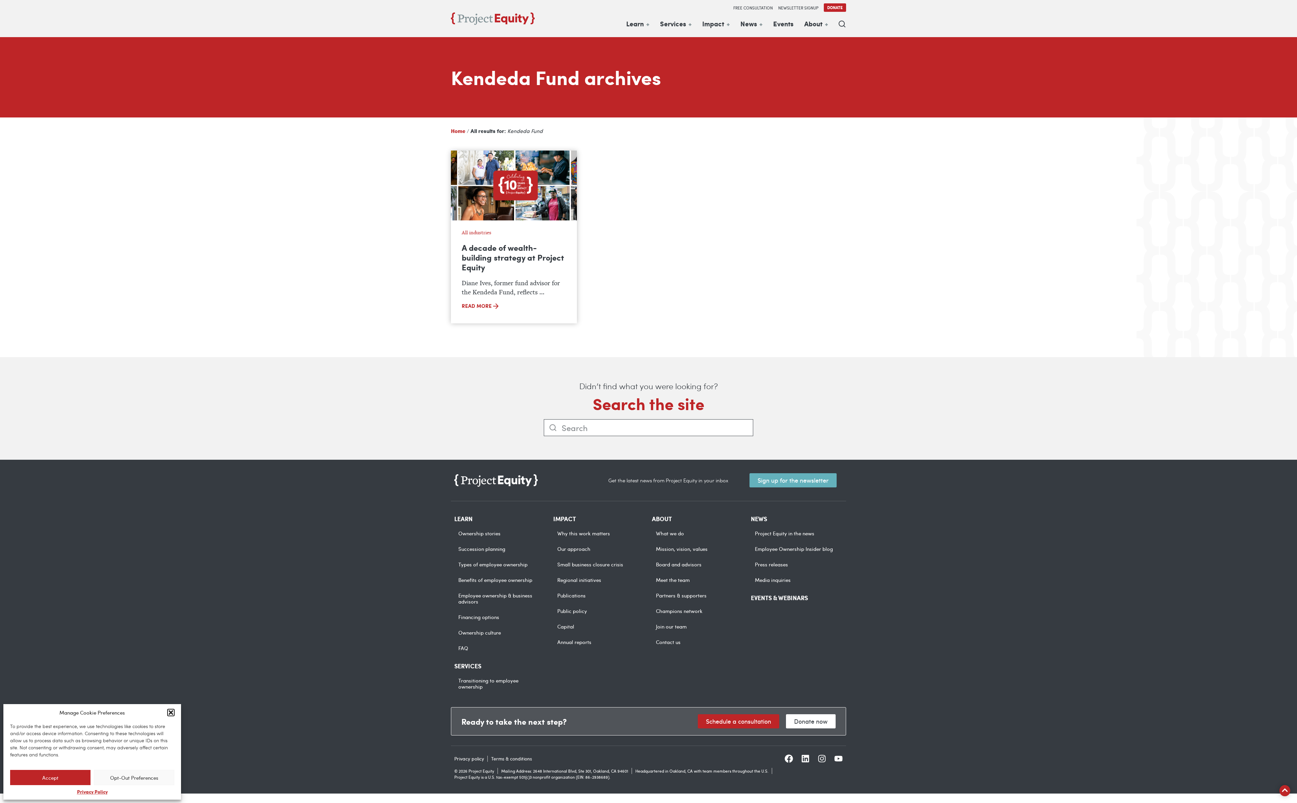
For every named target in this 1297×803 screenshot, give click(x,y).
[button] (171, 712)
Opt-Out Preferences (134, 777)
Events (783, 23)
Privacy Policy (92, 791)
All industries (476, 232)
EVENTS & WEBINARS (779, 597)
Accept (50, 777)
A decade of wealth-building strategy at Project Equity (513, 257)
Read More (477, 306)
